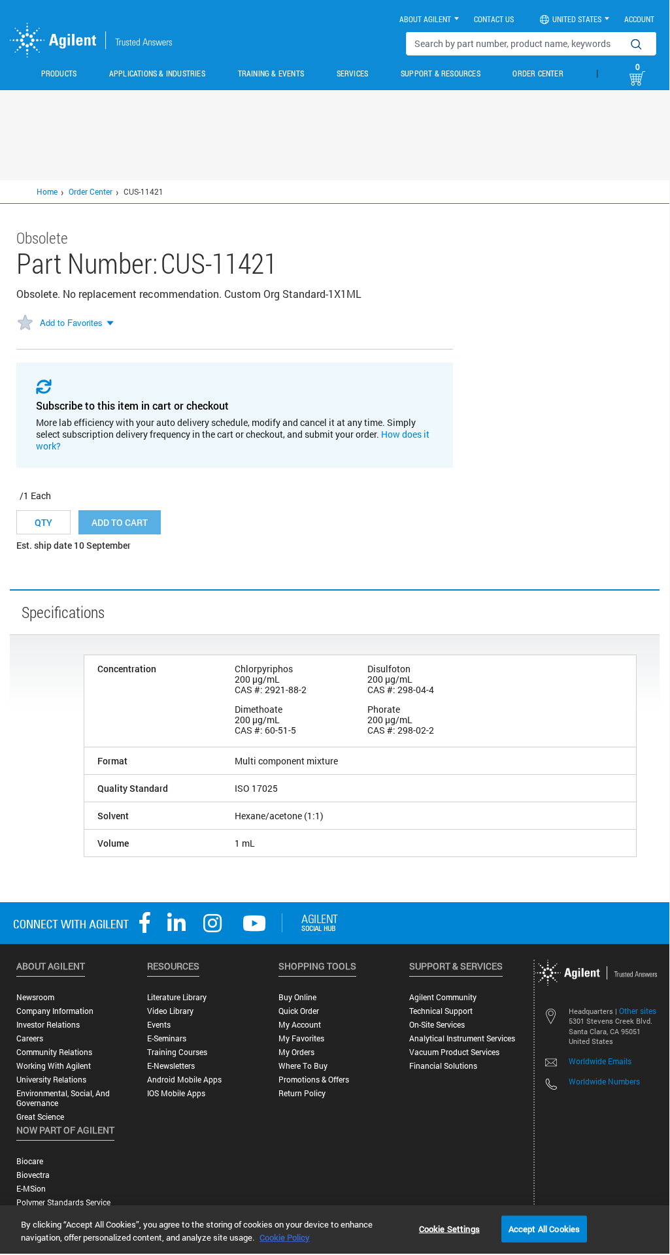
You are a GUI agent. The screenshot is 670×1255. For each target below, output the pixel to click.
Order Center (537, 73)
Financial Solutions (443, 1066)
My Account (299, 1025)
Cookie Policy (285, 1237)
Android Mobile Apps (184, 1079)
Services (353, 73)
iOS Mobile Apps (176, 1093)
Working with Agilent (53, 1066)
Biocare (29, 1161)
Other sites (637, 1010)
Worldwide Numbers (604, 1081)
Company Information (54, 1011)
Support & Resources (440, 73)
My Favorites (301, 1038)
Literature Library (177, 997)
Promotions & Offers (313, 1079)
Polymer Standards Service (63, 1202)
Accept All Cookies (544, 1228)
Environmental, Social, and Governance (63, 1098)
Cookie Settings (449, 1228)
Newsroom (35, 997)
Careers (29, 1038)
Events (159, 1025)
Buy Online (297, 997)
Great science (40, 1117)
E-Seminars (166, 1038)
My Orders (296, 1052)
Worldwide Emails (600, 1061)
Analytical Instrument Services (462, 1038)
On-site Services (437, 1025)
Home (47, 191)
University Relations (51, 1079)
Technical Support (441, 1011)
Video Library (170, 1011)
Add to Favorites (71, 322)
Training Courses (177, 1052)
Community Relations (54, 1052)
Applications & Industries (157, 73)
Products (59, 73)
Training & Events (271, 73)
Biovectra (33, 1175)
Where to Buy (302, 1066)
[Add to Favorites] (24, 323)
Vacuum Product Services (454, 1052)
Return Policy (302, 1093)
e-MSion (31, 1189)
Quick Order (298, 1011)
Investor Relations (48, 1025)
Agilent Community (443, 997)
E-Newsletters (171, 1066)
